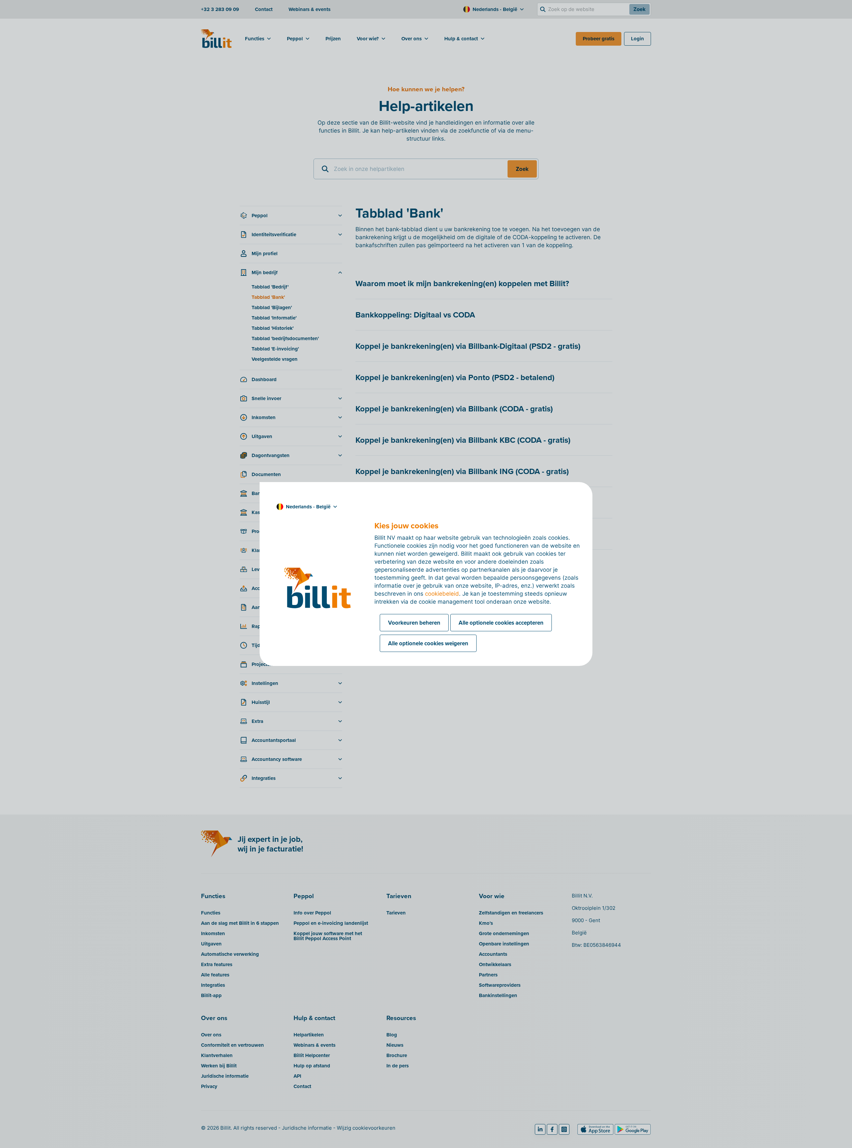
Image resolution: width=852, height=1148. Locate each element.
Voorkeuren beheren (414, 623)
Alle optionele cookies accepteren (501, 623)
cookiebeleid (442, 593)
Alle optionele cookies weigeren (428, 643)
